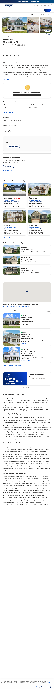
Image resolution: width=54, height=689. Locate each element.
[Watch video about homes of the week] (27, 87)
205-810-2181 (8, 170)
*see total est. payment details (11, 201)
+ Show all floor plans (9, 277)
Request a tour (9, 166)
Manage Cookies (34, 686)
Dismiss (48, 686)
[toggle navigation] (2, 5)
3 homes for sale (25, 360)
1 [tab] (24, 388)
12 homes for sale (26, 326)
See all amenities (8, 112)
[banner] (27, 2)
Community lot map (13, 146)
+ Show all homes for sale (10, 238)
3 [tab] (28, 388)
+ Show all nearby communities (12, 365)
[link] (14, 25)
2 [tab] (26, 388)
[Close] (52, 680)
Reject (41, 686)
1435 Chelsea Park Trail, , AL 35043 (17, 50)
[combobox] (41, 5)
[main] (27, 351)
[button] (47, 10)
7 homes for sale (25, 343)
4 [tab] (30, 388)
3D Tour (48, 34)
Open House (47, 197)
